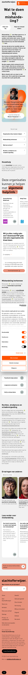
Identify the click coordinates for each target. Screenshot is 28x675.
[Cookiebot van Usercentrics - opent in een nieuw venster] (19, 306)
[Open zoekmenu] (24, 672)
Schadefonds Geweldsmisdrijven (11, 425)
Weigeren (14, 368)
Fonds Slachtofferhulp (10, 651)
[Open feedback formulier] (23, 566)
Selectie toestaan (14, 363)
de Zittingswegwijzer (10, 458)
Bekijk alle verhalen (7, 474)
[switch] (24, 337)
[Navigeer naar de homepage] (9, 2)
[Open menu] (4, 672)
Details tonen (19, 353)
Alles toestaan (14, 358)
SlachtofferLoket (6, 433)
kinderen (11, 295)
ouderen (18, 295)
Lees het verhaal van (14, 116)
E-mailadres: (7, 254)
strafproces (5, 453)
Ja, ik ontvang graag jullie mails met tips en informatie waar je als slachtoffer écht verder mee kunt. (14, 264)
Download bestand (13, 270)
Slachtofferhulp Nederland (9, 432)
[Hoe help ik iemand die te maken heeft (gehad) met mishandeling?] (14, 554)
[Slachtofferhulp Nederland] (14, 221)
